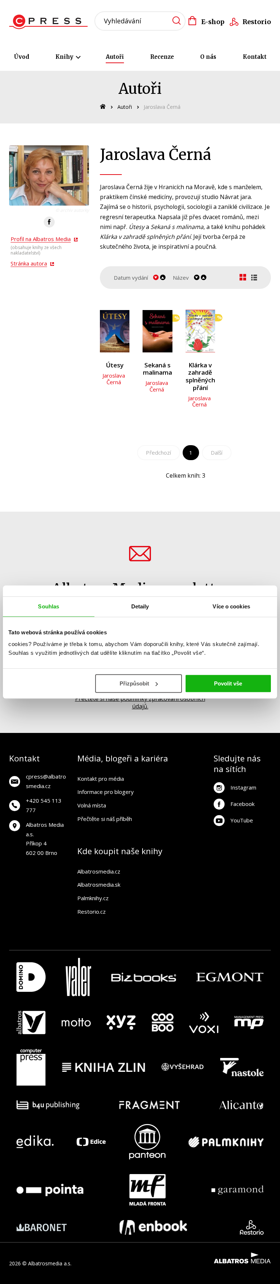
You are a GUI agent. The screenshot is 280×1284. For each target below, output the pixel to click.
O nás (208, 56)
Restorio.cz (91, 911)
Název (181, 277)
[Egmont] (230, 977)
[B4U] (48, 1105)
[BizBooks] (144, 977)
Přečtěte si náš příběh (104, 818)
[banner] (50, 22)
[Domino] (31, 977)
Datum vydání (131, 277)
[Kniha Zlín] (103, 1067)
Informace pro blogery (105, 791)
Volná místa (91, 805)
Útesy (115, 365)
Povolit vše (228, 683)
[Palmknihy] (226, 1142)
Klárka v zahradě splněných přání (200, 376)
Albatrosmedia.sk (98, 884)
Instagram (243, 787)
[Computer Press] (31, 1067)
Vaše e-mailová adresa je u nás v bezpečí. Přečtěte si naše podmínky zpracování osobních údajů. (140, 698)
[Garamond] (237, 1190)
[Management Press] (249, 1023)
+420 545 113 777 (44, 805)
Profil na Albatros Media (41, 238)
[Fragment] (149, 1105)
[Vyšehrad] (182, 1067)
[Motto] (76, 1023)
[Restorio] (252, 1227)
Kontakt (255, 56)
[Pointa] (50, 1190)
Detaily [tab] (140, 606)
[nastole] (242, 1067)
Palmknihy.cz (93, 898)
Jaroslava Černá (113, 379)
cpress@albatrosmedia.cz (46, 781)
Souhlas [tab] (48, 606)
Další (216, 452)
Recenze (162, 56)
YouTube (241, 820)
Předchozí (158, 452)
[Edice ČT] (91, 1142)
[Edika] (35, 1142)
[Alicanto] (241, 1105)
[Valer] (78, 977)
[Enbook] (153, 1227)
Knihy (65, 56)
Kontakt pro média (100, 778)
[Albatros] (31, 1023)
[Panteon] (147, 1142)
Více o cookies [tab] (231, 606)
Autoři (115, 56)
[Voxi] (204, 1023)
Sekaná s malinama (157, 369)
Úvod (21, 56)
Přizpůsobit (134, 683)
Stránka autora (29, 263)
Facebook (242, 803)
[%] (157, 331)
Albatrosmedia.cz (98, 871)
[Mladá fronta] (147, 1190)
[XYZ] (121, 1023)
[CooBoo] (162, 1023)
